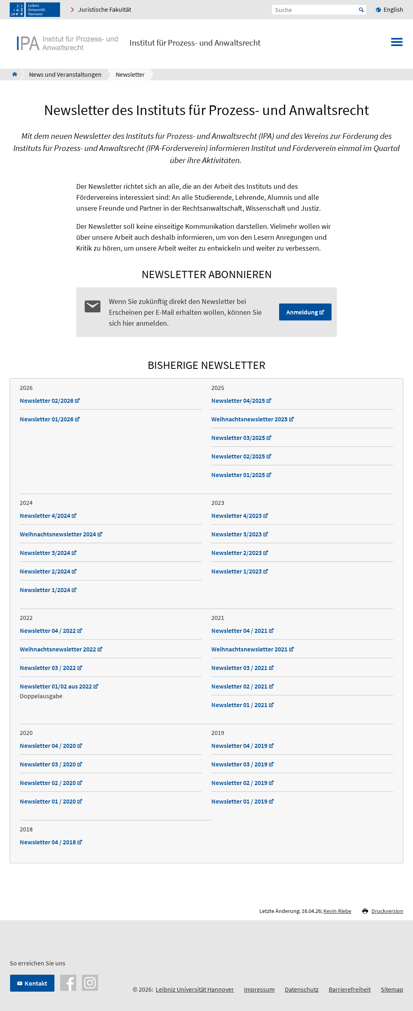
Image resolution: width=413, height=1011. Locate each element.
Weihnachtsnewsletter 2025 (249, 419)
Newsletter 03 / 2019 (239, 764)
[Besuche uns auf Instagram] (89, 982)
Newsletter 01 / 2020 (48, 801)
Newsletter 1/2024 (45, 590)
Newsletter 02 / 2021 (239, 686)
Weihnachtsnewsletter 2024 (58, 534)
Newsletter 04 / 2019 (239, 745)
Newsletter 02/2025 (238, 456)
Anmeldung (302, 312)
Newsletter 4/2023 (236, 515)
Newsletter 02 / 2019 (239, 783)
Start (361, 10)
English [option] (393, 9)
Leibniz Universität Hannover (195, 989)
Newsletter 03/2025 (238, 437)
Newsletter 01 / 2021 (239, 705)
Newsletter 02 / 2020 (48, 783)
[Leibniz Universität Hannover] (35, 9)
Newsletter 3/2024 (45, 552)
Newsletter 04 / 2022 (48, 630)
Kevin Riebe (337, 911)
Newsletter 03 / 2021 (239, 668)
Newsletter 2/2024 (45, 571)
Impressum (259, 989)
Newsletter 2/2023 (236, 552)
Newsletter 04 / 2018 (48, 842)
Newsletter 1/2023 (236, 571)
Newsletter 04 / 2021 (239, 630)
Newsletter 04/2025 (238, 400)
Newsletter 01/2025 (238, 475)
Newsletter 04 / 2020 (48, 745)
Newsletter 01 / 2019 (239, 801)
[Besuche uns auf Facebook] (68, 982)
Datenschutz (302, 989)
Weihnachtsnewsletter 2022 (58, 649)
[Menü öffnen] (396, 44)
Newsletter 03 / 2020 (48, 764)
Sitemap (392, 989)
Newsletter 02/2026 (46, 400)
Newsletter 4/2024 (45, 515)
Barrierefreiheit (350, 989)
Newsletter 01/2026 (46, 419)
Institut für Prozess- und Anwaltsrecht (195, 43)
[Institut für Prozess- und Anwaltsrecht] (12, 74)
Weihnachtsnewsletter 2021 (249, 649)
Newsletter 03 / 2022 (48, 668)
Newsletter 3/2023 (236, 534)
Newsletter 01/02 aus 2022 (56, 686)
